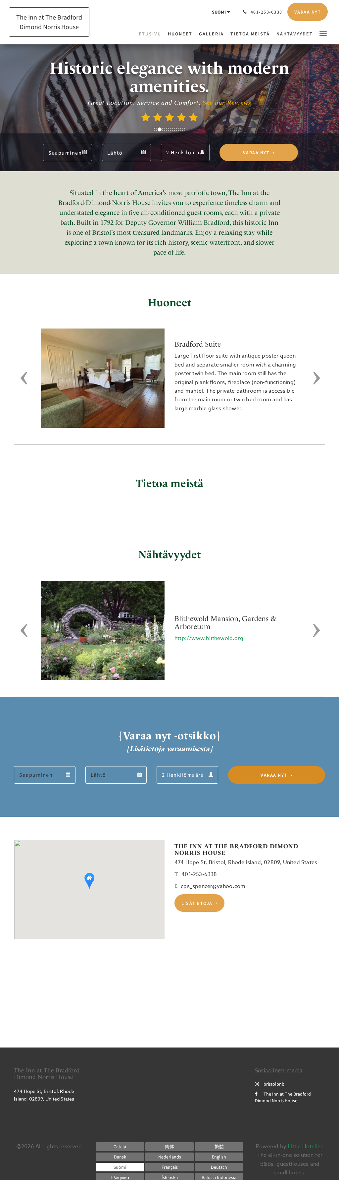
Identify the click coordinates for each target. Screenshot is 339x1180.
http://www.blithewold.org (208, 638)
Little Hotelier (305, 1147)
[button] (323, 33)
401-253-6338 (199, 874)
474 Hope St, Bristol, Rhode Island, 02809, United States (245, 862)
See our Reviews (227, 102)
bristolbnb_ (275, 1084)
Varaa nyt (256, 153)
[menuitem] (152, 33)
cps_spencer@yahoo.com (213, 886)
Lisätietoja (197, 903)
